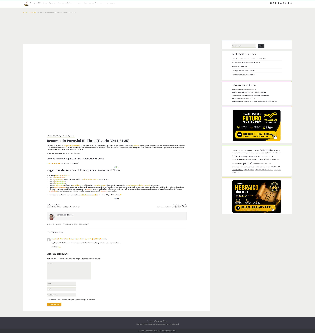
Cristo (255, 150)
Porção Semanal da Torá (237, 166)
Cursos (101, 3)
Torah (279, 170)
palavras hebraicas (237, 163)
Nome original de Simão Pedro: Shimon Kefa (243, 70)
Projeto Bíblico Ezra (157, 321)
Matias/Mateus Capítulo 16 (249, 89)
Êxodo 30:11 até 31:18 (62, 175)
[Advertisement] (157, 25)
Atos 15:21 (104, 191)
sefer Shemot (84, 224)
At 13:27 (88, 189)
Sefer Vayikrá (269, 170)
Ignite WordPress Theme (149, 331)
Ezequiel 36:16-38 (77, 185)
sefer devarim (249, 170)
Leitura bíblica (252, 156)
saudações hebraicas (263, 166)
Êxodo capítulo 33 (59, 181)
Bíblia (85, 3)
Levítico (258, 156)
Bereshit (244, 150)
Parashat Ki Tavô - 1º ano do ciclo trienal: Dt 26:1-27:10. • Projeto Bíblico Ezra (78, 239)
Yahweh (236, 172)
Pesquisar (234, 43)
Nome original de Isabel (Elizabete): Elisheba (254, 92)
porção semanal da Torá (72, 146)
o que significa (274, 159)
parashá (75, 224)
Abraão (234, 150)
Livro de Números (238, 159)
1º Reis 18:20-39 (59, 185)
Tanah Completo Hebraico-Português (138, 185)
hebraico (136, 146)
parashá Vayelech (264, 163)
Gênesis (278, 153)
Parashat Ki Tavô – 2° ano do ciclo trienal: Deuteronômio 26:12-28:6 (248, 58)
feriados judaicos (246, 152)
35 (65, 187)
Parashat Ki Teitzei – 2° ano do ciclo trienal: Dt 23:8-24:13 (246, 62)
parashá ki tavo (256, 163)
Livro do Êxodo (250, 159)
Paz (270, 163)
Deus (258, 150)
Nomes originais (264, 159)
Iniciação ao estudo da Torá (89, 195)
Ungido (233, 172)
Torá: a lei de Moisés (53, 163)
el (236, 152)
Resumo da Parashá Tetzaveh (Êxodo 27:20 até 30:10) (63, 207)
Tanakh (275, 170)
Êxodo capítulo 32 (59, 177)
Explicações (93, 3)
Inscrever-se (110, 3)
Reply (59, 247)
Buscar (261, 45)
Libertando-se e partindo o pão (239, 66)
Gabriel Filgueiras (68, 136)
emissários (239, 152)
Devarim (233, 152)
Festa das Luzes (263, 152)
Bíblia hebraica (250, 150)
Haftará (52, 224)
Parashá (33, 12)
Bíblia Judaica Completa (90, 179)
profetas (257, 166)
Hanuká (242, 156)
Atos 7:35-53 (58, 179)
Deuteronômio (266, 150)
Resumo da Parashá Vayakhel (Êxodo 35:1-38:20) (172, 207)
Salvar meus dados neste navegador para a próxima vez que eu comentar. (72, 299)
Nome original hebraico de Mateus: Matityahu (243, 74)
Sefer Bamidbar (274, 167)
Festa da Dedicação (255, 152)
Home (25, 12)
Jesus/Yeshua (53, 191)
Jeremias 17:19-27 (100, 185)
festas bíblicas (271, 152)
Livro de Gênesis (267, 156)
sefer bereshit (237, 170)
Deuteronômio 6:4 (276, 150)
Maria (256, 159)
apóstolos (239, 150)
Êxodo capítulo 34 (59, 183)
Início (79, 3)
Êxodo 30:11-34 (59, 187)
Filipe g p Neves (236, 98)
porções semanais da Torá (248, 166)
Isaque (246, 156)
